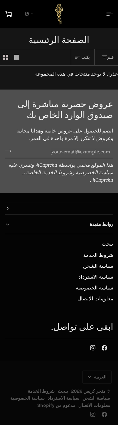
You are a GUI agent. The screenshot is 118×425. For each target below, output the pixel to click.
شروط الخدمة (98, 255)
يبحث (107, 243)
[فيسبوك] (104, 348)
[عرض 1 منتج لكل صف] (16, 57)
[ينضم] (10, 151)
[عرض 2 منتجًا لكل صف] (5, 57)
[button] (59, 208)
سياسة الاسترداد (95, 276)
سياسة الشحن (98, 266)
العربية (100, 377)
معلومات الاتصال (95, 298)
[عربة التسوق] (14, 14)
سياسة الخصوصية (94, 287)
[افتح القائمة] (104, 14)
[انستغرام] (93, 348)
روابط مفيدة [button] (101, 224)
